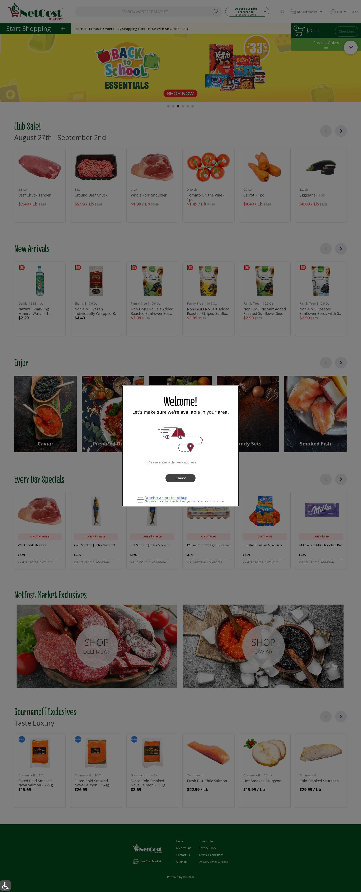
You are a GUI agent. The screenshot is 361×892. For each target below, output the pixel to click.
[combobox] (181, 461)
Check (180, 478)
